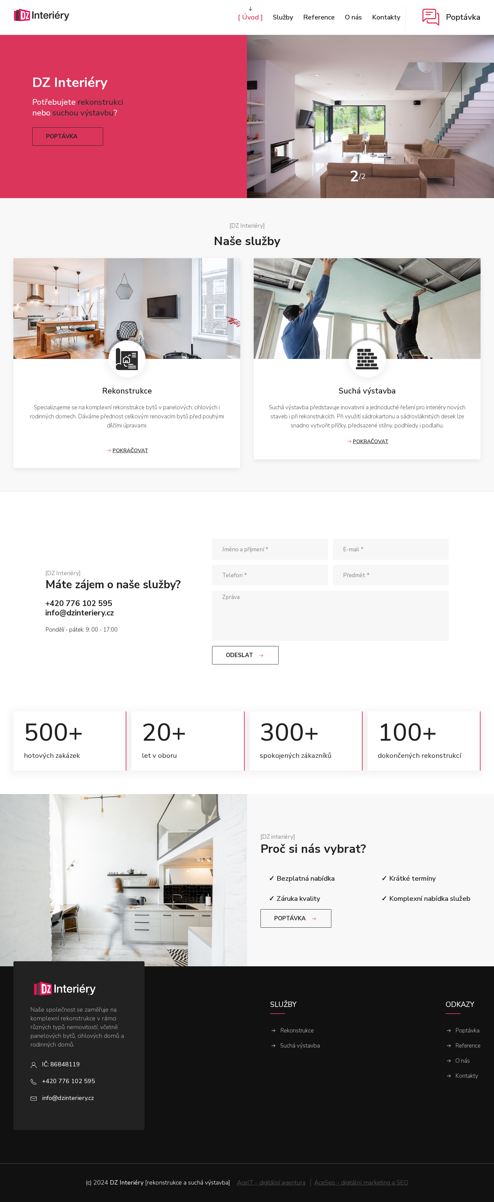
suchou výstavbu (83, 112)
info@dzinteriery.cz (79, 613)
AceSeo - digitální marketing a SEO (361, 1182)
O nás (462, 1061)
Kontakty (466, 1076)
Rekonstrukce (297, 1030)
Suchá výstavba (300, 1046)
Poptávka (467, 1030)
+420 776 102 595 (78, 603)
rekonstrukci (100, 102)
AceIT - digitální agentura (271, 1182)
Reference (468, 1046)
